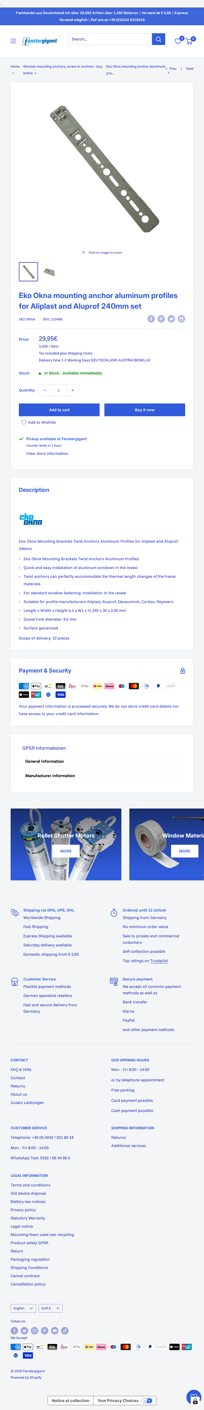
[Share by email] (181, 319)
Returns (18, 1086)
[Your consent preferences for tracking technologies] (195, 1401)
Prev (172, 68)
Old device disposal (28, 1193)
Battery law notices (28, 1201)
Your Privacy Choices (117, 1400)
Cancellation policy (28, 1284)
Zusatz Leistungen (27, 1102)
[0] (189, 41)
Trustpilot (159, 960)
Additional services (128, 1145)
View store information (47, 453)
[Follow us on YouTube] (54, 1330)
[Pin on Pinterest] (161, 319)
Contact (18, 1077)
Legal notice (22, 1226)
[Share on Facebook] (151, 319)
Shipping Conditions (29, 1267)
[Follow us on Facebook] (14, 1330)
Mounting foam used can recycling (42, 1234)
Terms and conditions (30, 1185)
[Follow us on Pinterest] (44, 1330)
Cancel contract (25, 1275)
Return (17, 1251)
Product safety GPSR (29, 1242)
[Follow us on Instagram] (34, 1330)
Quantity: (27, 390)
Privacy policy (23, 1209)
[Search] (158, 39)
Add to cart (59, 409)
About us (19, 1094)
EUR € (46, 1308)
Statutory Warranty (28, 1218)
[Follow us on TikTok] (65, 1330)
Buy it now (145, 409)
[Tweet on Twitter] (171, 319)
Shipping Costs (80, 353)
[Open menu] (13, 41)
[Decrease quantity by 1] (44, 390)
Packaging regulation (30, 1259)
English (19, 1308)
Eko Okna (27, 319)
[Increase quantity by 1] (72, 390)
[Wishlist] (178, 41)
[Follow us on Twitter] (24, 1330)
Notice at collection (70, 1400)
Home (15, 66)
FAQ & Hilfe (21, 1069)
